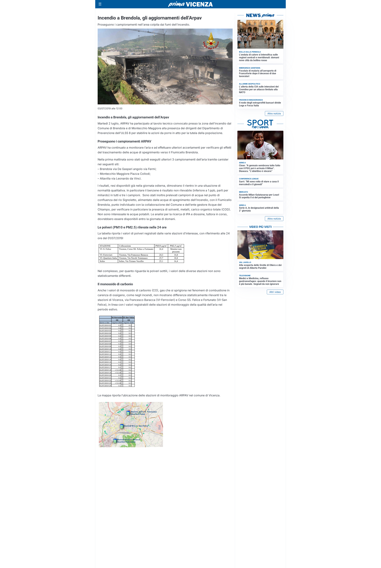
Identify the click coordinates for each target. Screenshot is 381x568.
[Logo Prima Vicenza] (190, 4)
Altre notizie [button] (274, 113)
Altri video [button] (275, 291)
